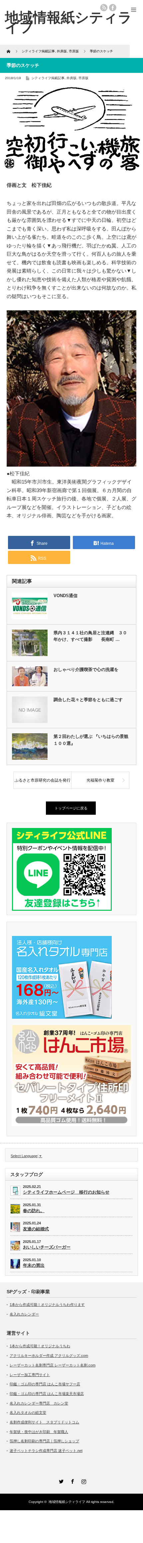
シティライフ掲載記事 (48, 78)
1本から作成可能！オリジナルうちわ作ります (47, 1305)
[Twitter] (60, 1480)
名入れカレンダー (24, 1314)
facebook (112, 7)
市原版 (83, 78)
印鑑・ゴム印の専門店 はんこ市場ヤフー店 (45, 1384)
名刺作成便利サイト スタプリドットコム (44, 1422)
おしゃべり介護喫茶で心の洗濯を (86, 669)
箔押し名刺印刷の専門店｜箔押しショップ (44, 1441)
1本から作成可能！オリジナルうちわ (40, 1346)
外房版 (71, 78)
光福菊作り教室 (100, 780)
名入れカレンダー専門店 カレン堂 (39, 1403)
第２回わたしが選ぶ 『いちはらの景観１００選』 (91, 740)
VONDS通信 (65, 595)
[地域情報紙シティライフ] (68, 22)
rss (103, 7)
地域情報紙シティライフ (67, 1502)
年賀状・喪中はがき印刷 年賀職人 (39, 1432)
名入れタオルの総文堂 (28, 1412)
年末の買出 (34, 1265)
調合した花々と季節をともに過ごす (88, 699)
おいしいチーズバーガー (47, 1247)
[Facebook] (71, 1480)
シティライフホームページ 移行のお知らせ (66, 1192)
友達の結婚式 (36, 1228)
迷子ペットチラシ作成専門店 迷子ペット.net (46, 1451)
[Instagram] (83, 1480)
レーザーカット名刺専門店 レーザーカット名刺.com (52, 1365)
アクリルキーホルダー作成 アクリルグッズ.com (49, 1356)
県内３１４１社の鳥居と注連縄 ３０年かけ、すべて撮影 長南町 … (90, 636)
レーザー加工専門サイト (30, 1375)
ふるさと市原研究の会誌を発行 (43, 780)
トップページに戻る (71, 808)
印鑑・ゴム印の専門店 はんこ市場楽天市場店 (47, 1394)
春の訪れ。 (34, 1210)
